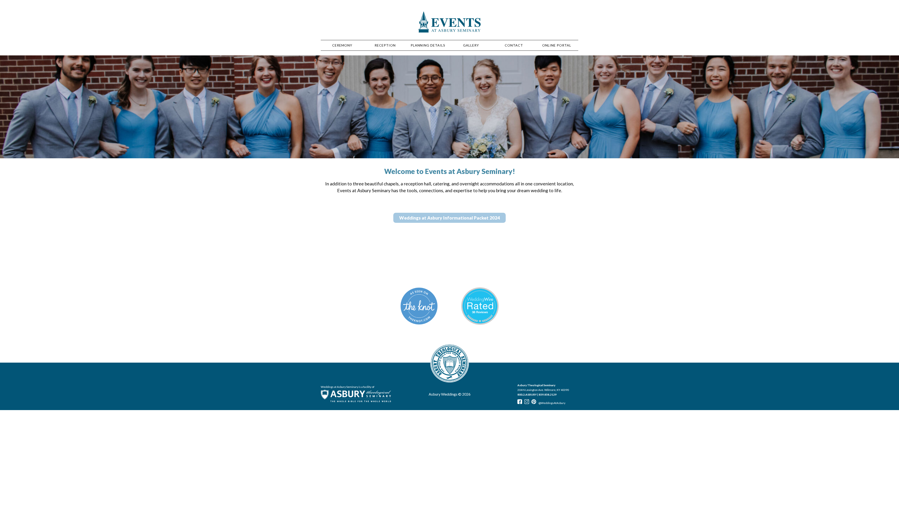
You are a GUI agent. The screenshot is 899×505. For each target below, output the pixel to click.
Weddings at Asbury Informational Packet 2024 (449, 217)
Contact (514, 45)
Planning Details (428, 45)
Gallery (471, 45)
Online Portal (556, 45)
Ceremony (342, 45)
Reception (385, 45)
